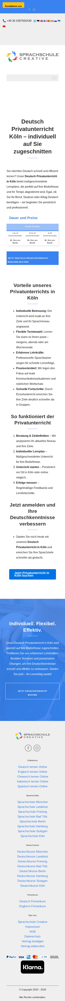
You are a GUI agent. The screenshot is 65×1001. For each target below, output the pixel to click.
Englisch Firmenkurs (32, 906)
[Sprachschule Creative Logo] (33, 56)
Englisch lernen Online (32, 771)
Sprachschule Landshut (32, 807)
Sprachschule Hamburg (32, 826)
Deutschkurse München (32, 851)
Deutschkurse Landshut (32, 856)
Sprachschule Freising (32, 811)
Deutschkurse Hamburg (32, 876)
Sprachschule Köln (32, 836)
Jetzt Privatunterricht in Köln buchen (31, 574)
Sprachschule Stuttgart (32, 831)
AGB (32, 931)
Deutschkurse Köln (32, 885)
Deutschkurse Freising (32, 861)
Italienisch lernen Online (32, 781)
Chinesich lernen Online (32, 776)
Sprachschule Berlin (33, 821)
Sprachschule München (32, 802)
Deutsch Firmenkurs (32, 901)
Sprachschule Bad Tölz (32, 816)
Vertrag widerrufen (32, 946)
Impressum (32, 926)
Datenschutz (32, 936)
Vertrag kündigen (33, 941)
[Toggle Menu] (54, 77)
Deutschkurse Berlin (32, 871)
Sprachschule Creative (32, 922)
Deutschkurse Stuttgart (32, 881)
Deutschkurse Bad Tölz (32, 866)
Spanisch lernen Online (32, 786)
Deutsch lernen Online (32, 767)
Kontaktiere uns (13, 6)
